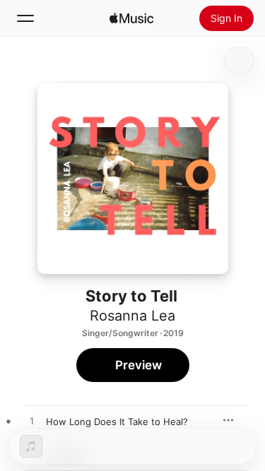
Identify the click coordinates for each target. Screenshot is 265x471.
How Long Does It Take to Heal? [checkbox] (117, 421)
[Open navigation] (25, 18)
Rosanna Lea (132, 315)
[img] (131, 18)
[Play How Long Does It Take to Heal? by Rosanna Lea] (32, 421)
